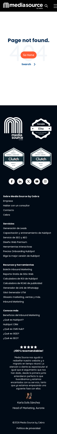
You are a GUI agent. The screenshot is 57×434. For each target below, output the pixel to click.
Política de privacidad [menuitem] (28, 428)
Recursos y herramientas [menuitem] (18, 264)
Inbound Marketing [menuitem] (13, 301)
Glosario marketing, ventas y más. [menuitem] (22, 297)
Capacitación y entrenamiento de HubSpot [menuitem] (27, 232)
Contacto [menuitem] (8, 210)
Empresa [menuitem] (8, 201)
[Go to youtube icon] (37, 181)
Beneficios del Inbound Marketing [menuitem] (21, 315)
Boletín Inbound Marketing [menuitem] (17, 269)
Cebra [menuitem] (6, 214)
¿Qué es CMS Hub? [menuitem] (13, 329)
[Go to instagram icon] (45, 181)
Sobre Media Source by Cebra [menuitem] (21, 196)
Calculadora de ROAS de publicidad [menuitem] (22, 283)
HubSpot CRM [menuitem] (10, 324)
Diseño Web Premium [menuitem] (15, 242)
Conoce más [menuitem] (10, 310)
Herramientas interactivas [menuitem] (17, 246)
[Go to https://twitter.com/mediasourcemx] (28, 181)
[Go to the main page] (23, 6)
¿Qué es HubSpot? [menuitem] (13, 319)
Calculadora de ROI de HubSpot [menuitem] (20, 278)
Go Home (28, 55)
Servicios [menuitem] (8, 223)
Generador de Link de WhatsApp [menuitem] (21, 287)
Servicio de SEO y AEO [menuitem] (15, 237)
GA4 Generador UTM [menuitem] (14, 292)
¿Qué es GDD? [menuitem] (11, 333)
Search (26, 64)
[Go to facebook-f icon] (12, 181)
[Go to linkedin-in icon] (20, 181)
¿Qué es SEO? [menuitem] (11, 338)
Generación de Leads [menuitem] (15, 228)
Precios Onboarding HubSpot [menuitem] (19, 251)
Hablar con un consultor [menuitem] (16, 205)
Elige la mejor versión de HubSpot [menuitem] (21, 256)
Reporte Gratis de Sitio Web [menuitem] (18, 274)
